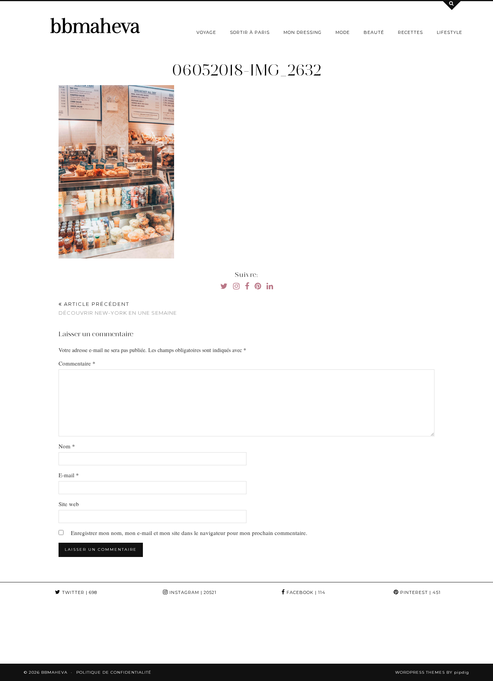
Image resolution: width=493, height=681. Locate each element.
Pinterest (420, 592)
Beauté (374, 32)
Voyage (206, 32)
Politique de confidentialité (113, 672)
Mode (342, 32)
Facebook (305, 592)
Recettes (410, 32)
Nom (67, 446)
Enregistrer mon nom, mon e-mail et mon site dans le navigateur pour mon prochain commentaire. (189, 533)
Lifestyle (449, 32)
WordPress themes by (432, 672)
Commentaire (77, 363)
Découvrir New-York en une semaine (118, 308)
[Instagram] (31, 633)
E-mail (69, 475)
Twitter (78, 592)
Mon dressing (302, 32)
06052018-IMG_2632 (247, 70)
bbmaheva (95, 26)
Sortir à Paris (250, 32)
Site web (69, 504)
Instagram (192, 592)
